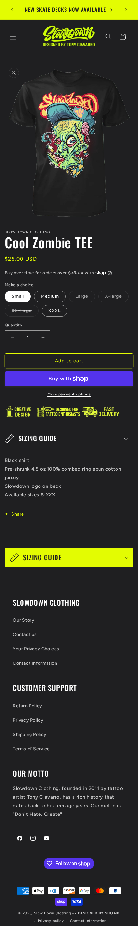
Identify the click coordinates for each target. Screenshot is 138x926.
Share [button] (17, 514)
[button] (13, 37)
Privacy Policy (28, 720)
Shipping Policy (30, 734)
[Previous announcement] (12, 10)
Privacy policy (51, 921)
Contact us (25, 634)
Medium (50, 296)
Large (85, 297)
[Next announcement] (126, 10)
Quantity (13, 325)
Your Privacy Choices (36, 649)
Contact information (88, 921)
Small (18, 296)
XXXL (54, 310)
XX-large (25, 312)
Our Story (23, 620)
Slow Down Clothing (52, 913)
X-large (117, 297)
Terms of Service (31, 749)
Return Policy (27, 705)
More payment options (69, 394)
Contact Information (35, 663)
